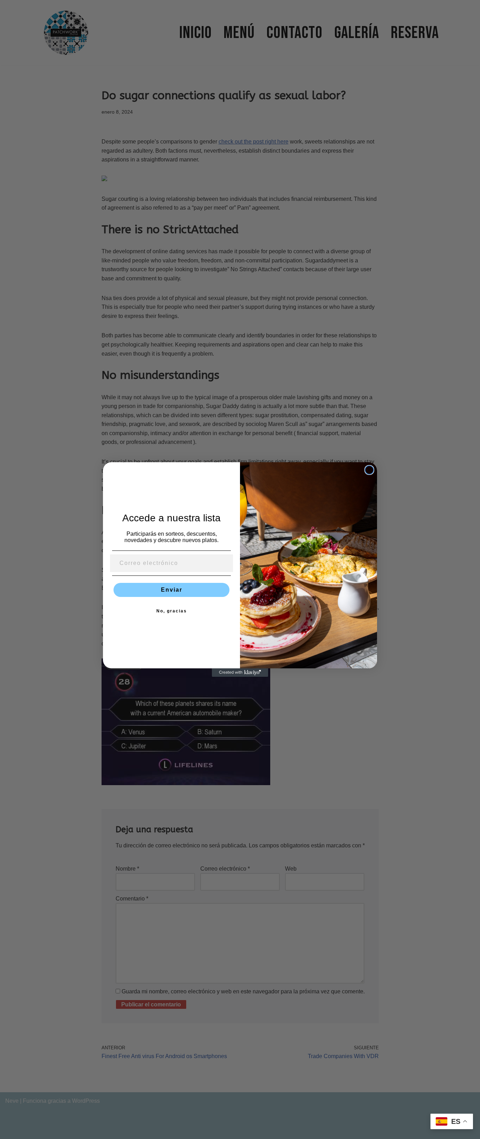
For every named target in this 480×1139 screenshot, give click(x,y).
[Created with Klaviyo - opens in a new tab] (240, 672)
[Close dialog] (369, 470)
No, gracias (171, 611)
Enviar (171, 590)
